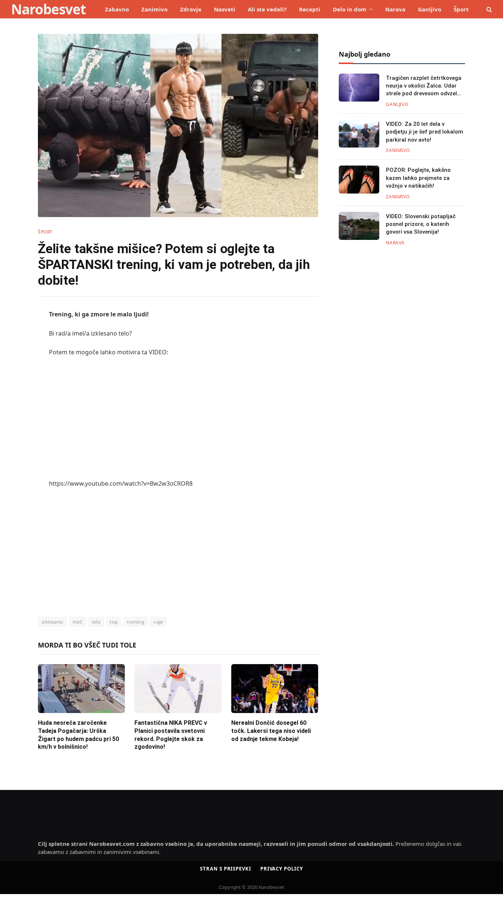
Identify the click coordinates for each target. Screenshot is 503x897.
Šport (461, 9)
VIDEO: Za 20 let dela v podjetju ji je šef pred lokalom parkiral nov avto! (424, 132)
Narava (395, 9)
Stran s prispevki (225, 868)
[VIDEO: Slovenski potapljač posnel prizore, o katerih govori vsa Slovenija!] (359, 226)
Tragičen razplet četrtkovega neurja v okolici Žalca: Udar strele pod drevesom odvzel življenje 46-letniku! (423, 86)
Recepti (309, 9)
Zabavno (117, 9)
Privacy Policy (281, 868)
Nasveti (224, 9)
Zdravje (190, 9)
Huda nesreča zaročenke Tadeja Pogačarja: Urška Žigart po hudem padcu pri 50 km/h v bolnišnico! (78, 734)
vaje (158, 621)
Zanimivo (154, 9)
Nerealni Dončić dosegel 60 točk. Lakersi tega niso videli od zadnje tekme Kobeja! (271, 730)
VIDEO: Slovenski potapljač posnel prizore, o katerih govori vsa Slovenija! (420, 224)
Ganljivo (429, 9)
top (114, 621)
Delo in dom (349, 9)
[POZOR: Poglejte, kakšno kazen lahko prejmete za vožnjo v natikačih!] (359, 180)
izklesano (52, 621)
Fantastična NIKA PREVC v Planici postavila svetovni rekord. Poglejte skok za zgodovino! (170, 734)
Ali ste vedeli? (267, 9)
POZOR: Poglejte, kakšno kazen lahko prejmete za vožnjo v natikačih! (418, 178)
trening (135, 621)
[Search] (488, 9)
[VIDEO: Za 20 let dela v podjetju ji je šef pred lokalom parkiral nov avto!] (359, 134)
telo (96, 621)
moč (77, 621)
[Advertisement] (178, 417)
